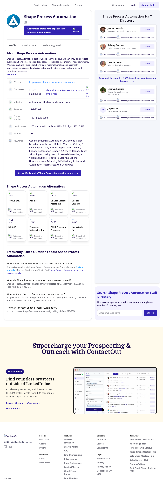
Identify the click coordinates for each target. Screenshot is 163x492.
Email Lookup (40, 5)
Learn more (12, 408)
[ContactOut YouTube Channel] (10, 460)
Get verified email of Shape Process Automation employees (48, 173)
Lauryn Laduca (116, 88)
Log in (133, 5)
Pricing (78, 5)
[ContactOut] (16, 5)
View (147, 29)
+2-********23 (110, 117)
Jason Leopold (115, 28)
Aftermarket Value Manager (119, 65)
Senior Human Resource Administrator (118, 93)
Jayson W (113, 108)
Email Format (29, 45)
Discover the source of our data (22, 403)
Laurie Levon (115, 62)
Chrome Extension (61, 5)
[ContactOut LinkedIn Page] (5, 460)
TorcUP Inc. (14, 200)
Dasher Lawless (76, 202)
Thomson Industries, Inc (37, 228)
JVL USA (12, 227)
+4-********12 (110, 71)
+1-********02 (110, 54)
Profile (12, 45)
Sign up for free (149, 5)
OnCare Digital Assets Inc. (58, 202)
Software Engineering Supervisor (122, 31)
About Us (101, 439)
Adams (33, 200)
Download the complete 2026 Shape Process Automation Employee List (127, 80)
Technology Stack (52, 45)
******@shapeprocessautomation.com (137, 37)
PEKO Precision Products (58, 228)
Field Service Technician (118, 111)
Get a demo (118, 5)
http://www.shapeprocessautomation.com (52, 82)
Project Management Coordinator (122, 48)
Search (150, 312)
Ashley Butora (116, 45)
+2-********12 (110, 37)
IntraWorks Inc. (77, 228)
